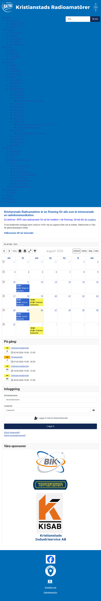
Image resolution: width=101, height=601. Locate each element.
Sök (96, 19)
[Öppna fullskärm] (30, 251)
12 (42, 282)
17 (14, 296)
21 (69, 296)
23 (97, 296)
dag (90, 251)
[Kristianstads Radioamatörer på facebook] (50, 559)
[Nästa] (9, 251)
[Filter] (35, 251)
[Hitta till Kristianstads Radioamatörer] (50, 571)
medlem (92, 219)
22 (83, 296)
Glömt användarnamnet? (15, 435)
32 (3, 271)
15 (83, 282)
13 (56, 282)
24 (14, 310)
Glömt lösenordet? (12, 432)
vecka (84, 251)
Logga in (50, 426)
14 (69, 282)
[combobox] (78, 19)
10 (14, 282)
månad (76, 251)
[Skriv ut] (25, 251)
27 (14, 262)
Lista (96, 251)
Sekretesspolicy (50, 592)
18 (28, 296)
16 (97, 282)
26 (42, 310)
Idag (15, 251)
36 (3, 324)
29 (42, 262)
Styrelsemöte (16, 357)
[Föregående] (4, 251)
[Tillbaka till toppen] (96, 596)
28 (28, 262)
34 (3, 296)
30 (56, 262)
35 (3, 310)
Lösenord (8, 406)
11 (28, 282)
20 (56, 296)
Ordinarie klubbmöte (20, 348)
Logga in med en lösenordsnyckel (53, 418)
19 (42, 296)
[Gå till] (20, 251)
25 (28, 310)
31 (3, 261)
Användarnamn (10, 395)
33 (3, 282)
